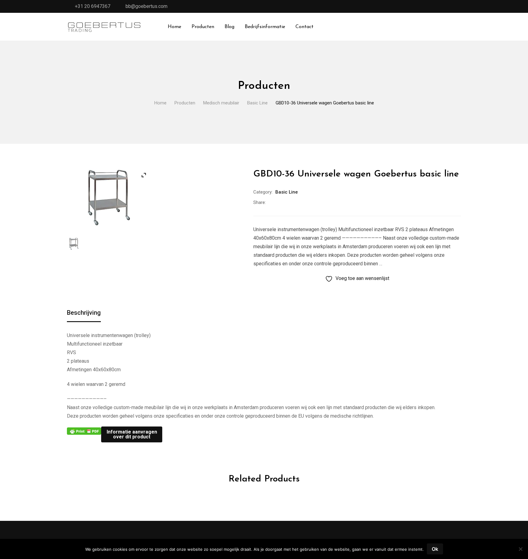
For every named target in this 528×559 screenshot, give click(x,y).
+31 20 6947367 (92, 6)
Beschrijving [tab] (84, 312)
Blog (229, 26)
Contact (304, 26)
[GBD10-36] (74, 244)
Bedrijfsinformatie (265, 26)
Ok (435, 549)
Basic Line (286, 192)
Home (174, 26)
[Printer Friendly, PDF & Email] (84, 430)
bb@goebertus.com (146, 6)
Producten (203, 26)
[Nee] (520, 551)
